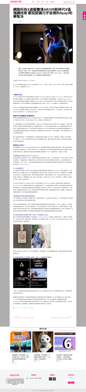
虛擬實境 (31, 307)
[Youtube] (54, 378)
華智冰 (29, 307)
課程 (47, 1)
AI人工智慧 (16, 307)
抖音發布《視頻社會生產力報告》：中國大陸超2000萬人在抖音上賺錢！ (64, 357)
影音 (42, 1)
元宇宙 (22, 307)
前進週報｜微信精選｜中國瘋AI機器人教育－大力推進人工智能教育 (42, 357)
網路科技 (25, 307)
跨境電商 (52, 1)
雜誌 (38, 1)
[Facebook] (84, 13)
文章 (33, 1)
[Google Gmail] (84, 18)
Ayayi (20, 307)
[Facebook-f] (50, 378)
